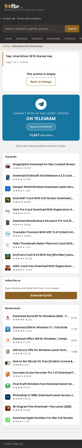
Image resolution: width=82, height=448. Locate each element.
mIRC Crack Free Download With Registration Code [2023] (44, 266)
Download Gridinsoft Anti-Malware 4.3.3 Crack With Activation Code (44, 175)
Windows (22, 38)
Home (8, 38)
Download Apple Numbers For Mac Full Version (43, 418)
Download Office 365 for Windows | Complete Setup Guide (41, 338)
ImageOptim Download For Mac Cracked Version (44, 164)
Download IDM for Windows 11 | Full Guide (40, 327)
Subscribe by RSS (41, 295)
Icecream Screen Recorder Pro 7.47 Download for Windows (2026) (44, 372)
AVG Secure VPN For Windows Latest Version (41, 350)
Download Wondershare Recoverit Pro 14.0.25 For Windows (44, 221)
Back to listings (41, 82)
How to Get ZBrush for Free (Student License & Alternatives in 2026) (44, 361)
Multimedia (53, 38)
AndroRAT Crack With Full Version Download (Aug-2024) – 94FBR (44, 198)
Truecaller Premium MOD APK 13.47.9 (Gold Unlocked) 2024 (44, 232)
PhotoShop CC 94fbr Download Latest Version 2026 (44, 395)
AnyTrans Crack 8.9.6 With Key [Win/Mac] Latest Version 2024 (44, 255)
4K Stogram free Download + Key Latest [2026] (42, 406)
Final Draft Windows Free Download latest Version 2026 (44, 384)
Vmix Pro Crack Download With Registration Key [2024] (44, 209)
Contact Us (9, 18)
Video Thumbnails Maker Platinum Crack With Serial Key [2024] (44, 243)
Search (72, 28)
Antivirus (70, 38)
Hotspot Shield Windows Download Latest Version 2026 (44, 187)
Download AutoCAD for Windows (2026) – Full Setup (41, 316)
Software (37, 38)
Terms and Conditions (29, 18)
